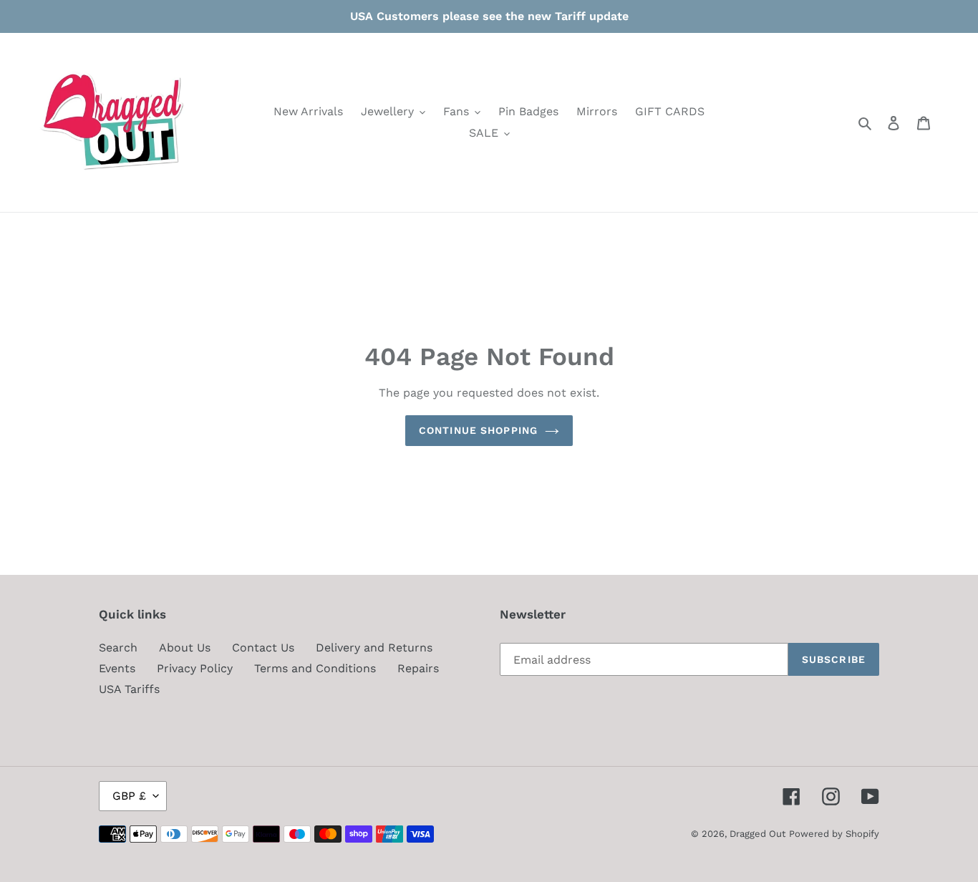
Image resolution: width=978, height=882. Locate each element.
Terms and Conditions (315, 668)
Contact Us (263, 647)
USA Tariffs (129, 689)
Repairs (418, 668)
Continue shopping (478, 430)
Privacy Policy (195, 668)
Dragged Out (757, 833)
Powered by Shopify (834, 833)
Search (118, 647)
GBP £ (129, 796)
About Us (184, 647)
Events (117, 668)
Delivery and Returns (374, 647)
